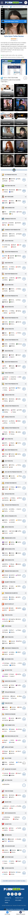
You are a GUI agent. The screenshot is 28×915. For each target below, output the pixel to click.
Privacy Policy (19, 897)
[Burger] (2, 2)
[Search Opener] (25, 2)
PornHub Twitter (20, 123)
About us (7, 900)
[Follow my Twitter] (15, 894)
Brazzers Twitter (6, 123)
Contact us (8, 897)
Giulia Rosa (20, 95)
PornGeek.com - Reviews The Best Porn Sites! (15, 905)
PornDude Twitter (6, 95)
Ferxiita (20, 109)
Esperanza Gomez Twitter (20, 165)
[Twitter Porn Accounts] (25, 78)
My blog (20, 894)
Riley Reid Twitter (6, 165)
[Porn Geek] (13, 2)
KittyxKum (20, 151)
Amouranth (6, 151)
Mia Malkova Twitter (6, 137)
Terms (6, 902)
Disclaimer (18, 900)
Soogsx (20, 137)
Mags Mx (6, 109)
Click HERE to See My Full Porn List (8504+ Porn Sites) (14, 880)
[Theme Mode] (8, 894)
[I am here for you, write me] (12, 894)
